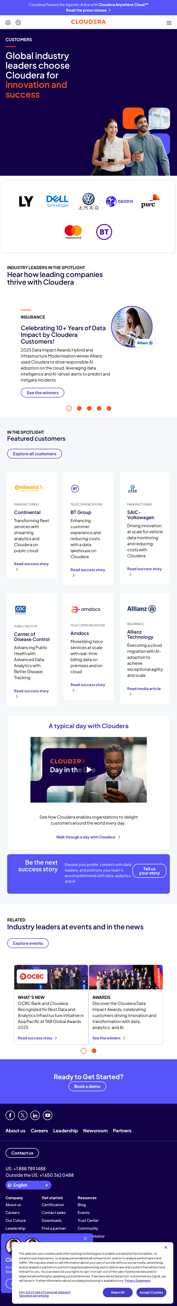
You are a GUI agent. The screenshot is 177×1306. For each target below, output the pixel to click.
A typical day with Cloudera (89, 726)
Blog (82, 1204)
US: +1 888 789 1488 (26, 1168)
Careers (39, 1130)
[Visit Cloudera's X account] (22, 1115)
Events (84, 1212)
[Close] (166, 1247)
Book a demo (87, 1086)
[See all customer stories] (88, 216)
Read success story (35, 1037)
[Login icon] (8, 22)
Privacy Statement (137, 1280)
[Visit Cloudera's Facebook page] (10, 1115)
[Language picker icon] (18, 22)
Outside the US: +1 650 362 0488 (40, 1175)
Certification (53, 1204)
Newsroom (95, 1130)
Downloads (52, 1220)
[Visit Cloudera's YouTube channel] (47, 1115)
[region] (92, 1273)
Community (88, 1228)
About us (15, 1130)
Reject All (117, 1292)
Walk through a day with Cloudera (86, 837)
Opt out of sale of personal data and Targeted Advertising (44, 1294)
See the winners (106, 1037)
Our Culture (16, 1220)
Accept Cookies (151, 1292)
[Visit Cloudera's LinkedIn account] (35, 1115)
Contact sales (54, 1212)
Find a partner (54, 1228)
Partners (122, 1130)
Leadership (65, 1130)
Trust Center (88, 1220)
